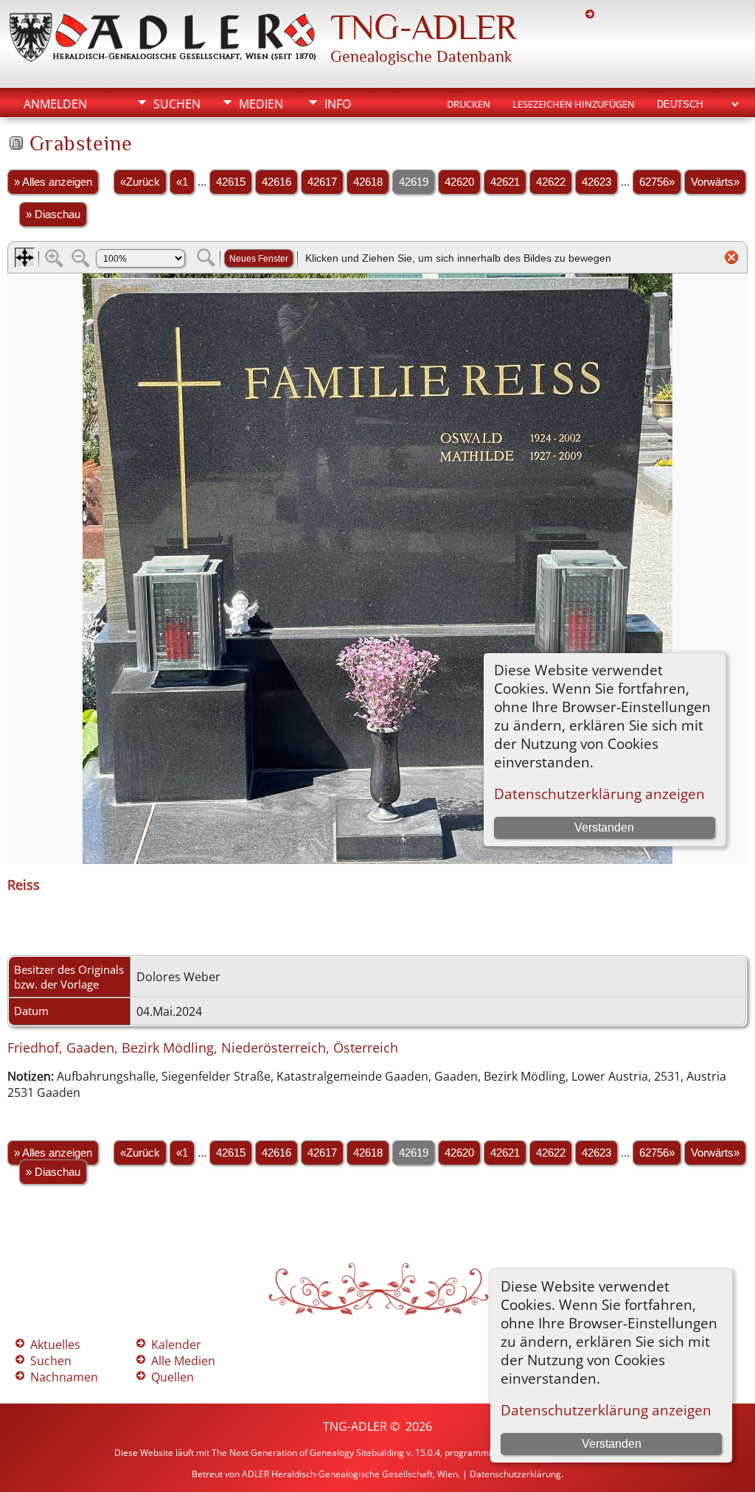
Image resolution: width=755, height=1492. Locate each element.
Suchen (177, 104)
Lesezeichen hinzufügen (573, 104)
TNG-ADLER (423, 27)
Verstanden (611, 1443)
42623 (596, 182)
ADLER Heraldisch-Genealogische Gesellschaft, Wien (350, 1474)
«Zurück (140, 182)
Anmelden (55, 104)
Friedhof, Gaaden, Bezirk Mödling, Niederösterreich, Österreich (202, 1047)
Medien (261, 104)
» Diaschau (53, 214)
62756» (657, 182)
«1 (182, 182)
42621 (505, 182)
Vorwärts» (715, 182)
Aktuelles (55, 1344)
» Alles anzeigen (53, 182)
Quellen (172, 1377)
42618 (368, 182)
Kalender (176, 1344)
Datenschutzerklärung (515, 1474)
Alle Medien (183, 1361)
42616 (276, 182)
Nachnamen (64, 1377)
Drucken (468, 104)
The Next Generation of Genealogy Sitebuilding (308, 1452)
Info (337, 104)
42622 (551, 182)
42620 (459, 182)
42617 (322, 182)
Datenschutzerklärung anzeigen (606, 1410)
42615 (231, 182)
